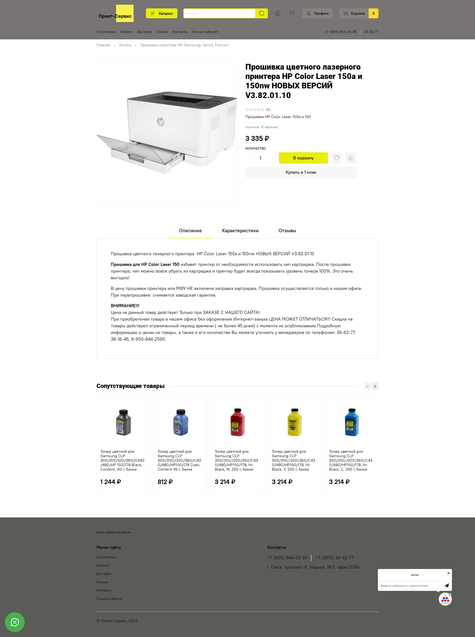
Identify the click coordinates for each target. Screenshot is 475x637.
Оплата (162, 31)
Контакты (179, 31)
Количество (255, 148)
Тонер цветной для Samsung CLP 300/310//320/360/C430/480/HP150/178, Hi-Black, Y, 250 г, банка (293, 460)
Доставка (144, 31)
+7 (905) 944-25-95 (340, 31)
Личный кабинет (205, 31)
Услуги (125, 44)
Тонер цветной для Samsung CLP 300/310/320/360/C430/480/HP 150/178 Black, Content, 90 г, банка (122, 460)
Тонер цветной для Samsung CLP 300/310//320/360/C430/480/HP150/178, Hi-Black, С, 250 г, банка (350, 460)
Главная (103, 44)
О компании (106, 31)
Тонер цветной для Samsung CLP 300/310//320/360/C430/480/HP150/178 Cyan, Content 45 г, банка (179, 460)
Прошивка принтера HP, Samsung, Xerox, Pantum (184, 44)
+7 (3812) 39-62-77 (334, 558)
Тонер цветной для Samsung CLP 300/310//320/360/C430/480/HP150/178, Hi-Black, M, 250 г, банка (236, 460)
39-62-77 (371, 31)
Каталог (166, 13)
